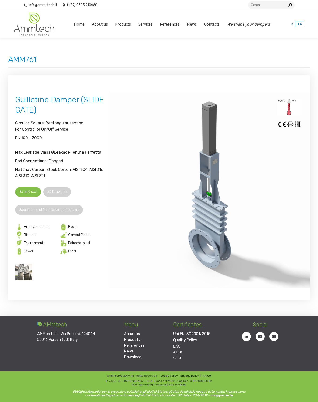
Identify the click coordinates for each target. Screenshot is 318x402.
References (134, 345)
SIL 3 (177, 358)
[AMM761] (23, 272)
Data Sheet (28, 191)
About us (132, 334)
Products (132, 339)
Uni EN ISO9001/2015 (191, 334)
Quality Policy (185, 340)
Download (133, 357)
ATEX (177, 352)
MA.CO (207, 375)
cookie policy (169, 375)
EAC (176, 346)
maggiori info (221, 395)
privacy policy (189, 375)
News (129, 351)
